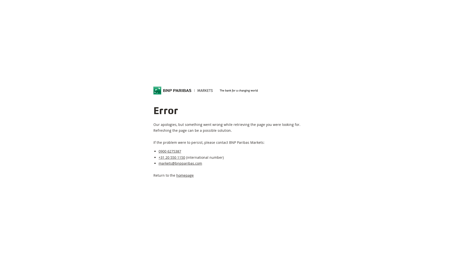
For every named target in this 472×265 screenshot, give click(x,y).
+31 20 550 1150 (172, 157)
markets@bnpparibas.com (180, 163)
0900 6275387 (170, 151)
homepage (185, 175)
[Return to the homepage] (183, 90)
